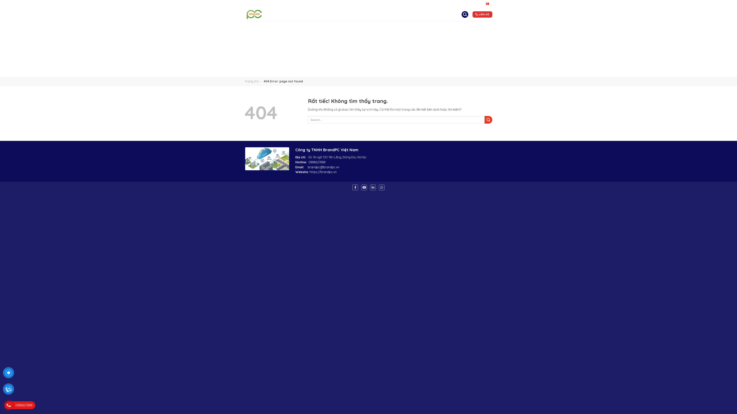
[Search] (465, 14)
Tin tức (407, 14)
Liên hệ (424, 14)
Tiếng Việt (478, 4)
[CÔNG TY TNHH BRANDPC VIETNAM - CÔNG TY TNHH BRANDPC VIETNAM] (261, 14)
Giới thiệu (345, 14)
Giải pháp (366, 14)
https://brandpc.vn (323, 172)
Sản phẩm (386, 14)
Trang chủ (323, 14)
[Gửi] (488, 119)
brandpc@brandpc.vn (323, 167)
